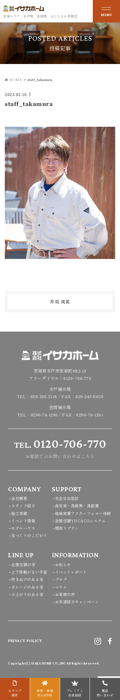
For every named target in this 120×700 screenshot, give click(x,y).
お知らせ (63, 564)
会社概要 (19, 498)
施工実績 (19, 513)
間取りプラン (67, 528)
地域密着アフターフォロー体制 (83, 513)
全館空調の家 (23, 564)
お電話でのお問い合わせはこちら (60, 448)
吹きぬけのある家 (27, 579)
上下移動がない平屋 (29, 572)
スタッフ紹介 (23, 505)
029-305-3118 (43, 396)
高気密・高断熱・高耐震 (77, 505)
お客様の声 (65, 594)
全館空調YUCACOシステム (80, 520)
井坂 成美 (60, 301)
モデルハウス (23, 528)
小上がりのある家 (27, 594)
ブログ (61, 579)
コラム (61, 587)
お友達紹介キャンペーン (77, 601)
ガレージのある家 (27, 587)
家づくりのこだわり (29, 535)
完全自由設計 (67, 498)
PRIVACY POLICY (25, 640)
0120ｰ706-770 (77, 378)
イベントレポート (71, 572)
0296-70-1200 (44, 415)
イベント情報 (23, 520)
